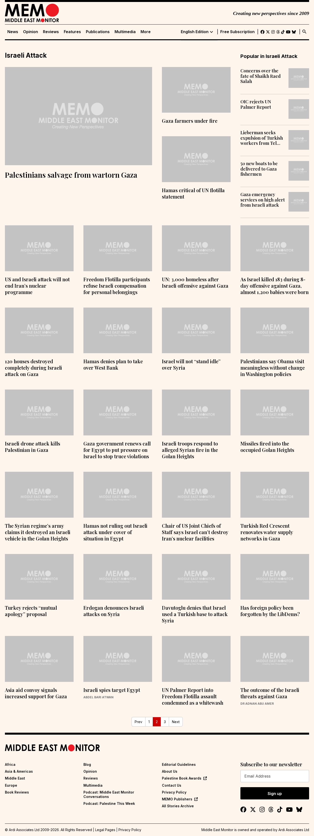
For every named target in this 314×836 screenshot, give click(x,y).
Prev (138, 722)
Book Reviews (17, 792)
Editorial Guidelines (179, 764)
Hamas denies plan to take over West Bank (113, 364)
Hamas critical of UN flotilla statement (193, 193)
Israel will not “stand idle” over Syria (191, 364)
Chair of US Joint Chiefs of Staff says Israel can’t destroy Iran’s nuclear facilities (195, 532)
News (12, 31)
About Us (169, 771)
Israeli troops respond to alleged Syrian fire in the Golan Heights (190, 449)
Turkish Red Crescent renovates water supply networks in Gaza (266, 532)
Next (176, 722)
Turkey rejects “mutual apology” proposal (31, 610)
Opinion (30, 31)
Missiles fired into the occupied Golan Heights (267, 446)
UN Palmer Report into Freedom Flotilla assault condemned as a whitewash (192, 696)
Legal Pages (105, 830)
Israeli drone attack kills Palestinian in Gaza (32, 446)
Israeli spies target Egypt (111, 690)
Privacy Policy (174, 792)
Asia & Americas (19, 771)
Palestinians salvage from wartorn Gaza (71, 175)
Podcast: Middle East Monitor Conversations (108, 794)
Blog (87, 764)
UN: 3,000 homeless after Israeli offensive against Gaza (195, 282)
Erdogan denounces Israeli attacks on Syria (113, 610)
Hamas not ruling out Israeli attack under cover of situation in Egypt (115, 532)
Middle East (15, 778)
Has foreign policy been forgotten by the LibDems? (270, 610)
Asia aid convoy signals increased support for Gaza (36, 693)
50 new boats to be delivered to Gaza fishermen (259, 169)
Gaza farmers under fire (189, 120)
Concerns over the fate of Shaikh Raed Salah (260, 76)
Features (72, 31)
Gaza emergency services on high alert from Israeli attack (262, 200)
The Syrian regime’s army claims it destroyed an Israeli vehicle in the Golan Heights (37, 532)
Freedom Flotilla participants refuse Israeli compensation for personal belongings (116, 285)
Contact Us (171, 785)
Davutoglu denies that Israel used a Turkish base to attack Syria (195, 614)
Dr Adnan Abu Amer (257, 703)
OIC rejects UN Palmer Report (255, 104)
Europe (11, 785)
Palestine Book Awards (181, 778)
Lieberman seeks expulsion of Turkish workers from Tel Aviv (261, 138)
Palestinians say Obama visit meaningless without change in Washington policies (272, 367)
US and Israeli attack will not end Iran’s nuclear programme (37, 285)
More (146, 31)
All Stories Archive (178, 806)
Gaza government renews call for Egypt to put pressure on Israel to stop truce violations (117, 449)
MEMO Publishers (177, 799)
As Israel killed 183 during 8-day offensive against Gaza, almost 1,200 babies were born (274, 285)
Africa (10, 764)
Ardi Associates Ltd (293, 830)
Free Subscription (237, 31)
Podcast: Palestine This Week (109, 803)
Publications (98, 31)
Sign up (275, 793)
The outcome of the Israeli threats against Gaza (269, 693)
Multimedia (125, 31)
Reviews (51, 31)
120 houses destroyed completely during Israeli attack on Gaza (33, 367)
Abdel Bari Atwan (98, 697)
